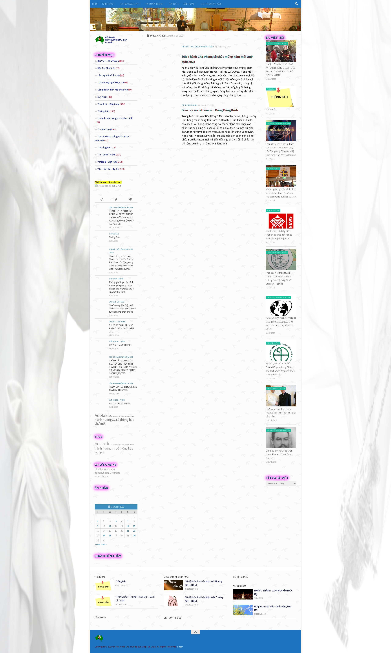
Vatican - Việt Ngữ (116, 302)
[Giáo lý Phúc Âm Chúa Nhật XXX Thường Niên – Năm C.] (173, 589)
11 (110, 526)
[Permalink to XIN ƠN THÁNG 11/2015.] (101, 346)
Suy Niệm (102, 96)
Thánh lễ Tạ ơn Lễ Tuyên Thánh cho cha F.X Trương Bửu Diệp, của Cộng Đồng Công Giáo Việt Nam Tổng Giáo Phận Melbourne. (121, 262)
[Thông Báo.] (281, 106)
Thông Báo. (114, 237)
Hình (114, 420)
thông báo (127, 419)
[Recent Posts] (102, 199)
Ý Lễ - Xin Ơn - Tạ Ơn (117, 341)
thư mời (100, 423)
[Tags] (130, 199)
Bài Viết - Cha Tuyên (117, 322)
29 (134, 535)
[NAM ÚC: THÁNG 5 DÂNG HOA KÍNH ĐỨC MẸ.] (243, 598)
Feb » (104, 544)
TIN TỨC (173, 3)
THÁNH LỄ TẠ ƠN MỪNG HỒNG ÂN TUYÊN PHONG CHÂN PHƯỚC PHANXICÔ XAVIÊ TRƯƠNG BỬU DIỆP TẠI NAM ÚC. (121, 217)
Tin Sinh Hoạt (104, 129)
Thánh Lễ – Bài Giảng (108, 103)
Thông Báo (103, 111)
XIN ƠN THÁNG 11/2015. (120, 345)
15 (134, 526)
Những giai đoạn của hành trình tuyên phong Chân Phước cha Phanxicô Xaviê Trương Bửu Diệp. (281, 193)
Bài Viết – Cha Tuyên (108, 60)
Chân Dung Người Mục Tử (110, 82)
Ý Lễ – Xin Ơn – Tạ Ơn (108, 168)
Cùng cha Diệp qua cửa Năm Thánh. (123, 416)
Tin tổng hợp (104, 147)
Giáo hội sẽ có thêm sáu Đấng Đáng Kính (210, 110)
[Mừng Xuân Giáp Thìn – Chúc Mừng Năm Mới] (243, 614)
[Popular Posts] (116, 199)
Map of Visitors (101, 476)
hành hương (103, 419)
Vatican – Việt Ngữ (107, 161)
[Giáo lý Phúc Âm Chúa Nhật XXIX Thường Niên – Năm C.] (173, 605)
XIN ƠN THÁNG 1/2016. (119, 403)
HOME (95, 3)
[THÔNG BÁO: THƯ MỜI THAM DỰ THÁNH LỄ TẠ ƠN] (104, 604)
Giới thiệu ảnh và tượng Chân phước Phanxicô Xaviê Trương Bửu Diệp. (279, 454)
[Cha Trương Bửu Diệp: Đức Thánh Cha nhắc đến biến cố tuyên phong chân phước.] (281, 227)
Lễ (117, 419)
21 (128, 530)
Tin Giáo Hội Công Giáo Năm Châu (198, 46)
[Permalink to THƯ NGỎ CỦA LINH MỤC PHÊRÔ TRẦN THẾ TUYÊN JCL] (101, 326)
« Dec (97, 544)
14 (128, 526)
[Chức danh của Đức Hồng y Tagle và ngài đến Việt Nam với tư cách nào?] (281, 405)
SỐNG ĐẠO (107, 3)
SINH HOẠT (189, 3)
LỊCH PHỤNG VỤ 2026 (211, 3)
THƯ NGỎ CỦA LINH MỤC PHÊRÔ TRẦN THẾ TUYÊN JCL (121, 328)
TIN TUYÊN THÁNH (154, 3)
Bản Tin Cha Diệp (106, 68)
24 (103, 535)
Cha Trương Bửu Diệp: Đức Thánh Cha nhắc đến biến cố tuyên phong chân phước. (122, 308)
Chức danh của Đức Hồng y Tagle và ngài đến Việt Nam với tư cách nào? (281, 413)
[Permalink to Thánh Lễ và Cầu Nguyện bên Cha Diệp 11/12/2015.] (101, 388)
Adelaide (103, 415)
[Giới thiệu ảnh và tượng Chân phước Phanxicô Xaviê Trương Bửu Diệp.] (281, 447)
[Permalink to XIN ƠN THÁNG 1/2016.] (101, 404)
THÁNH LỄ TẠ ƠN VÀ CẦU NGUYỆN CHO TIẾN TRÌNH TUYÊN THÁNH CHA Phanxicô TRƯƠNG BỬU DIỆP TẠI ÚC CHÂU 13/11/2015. (123, 367)
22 (134, 530)
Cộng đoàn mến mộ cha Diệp (112, 89)
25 (110, 535)
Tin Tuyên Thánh (189, 105)
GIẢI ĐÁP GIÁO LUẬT (129, 3)
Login (180, 646)
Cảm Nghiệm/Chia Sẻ (108, 75)
